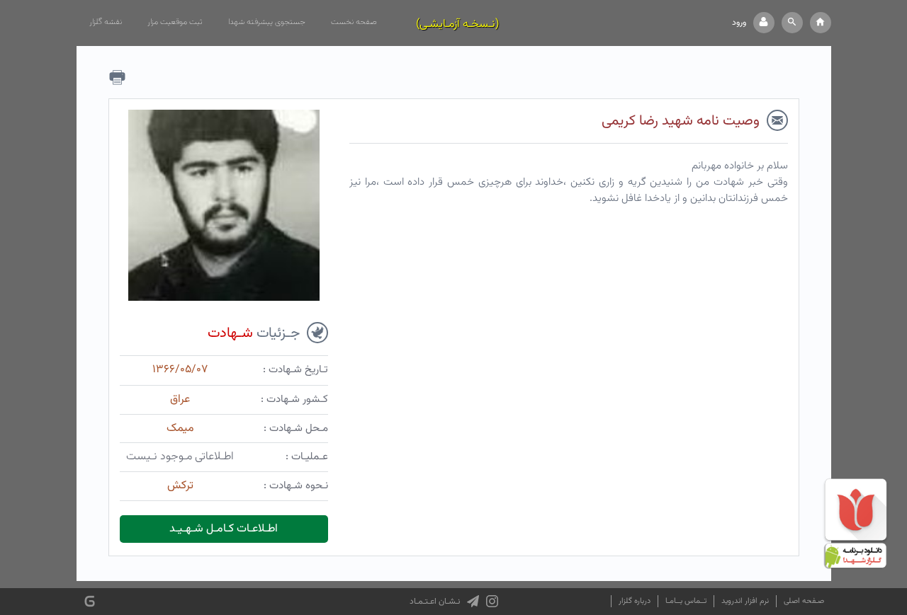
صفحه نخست (354, 22)
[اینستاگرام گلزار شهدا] (492, 601)
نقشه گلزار (105, 22)
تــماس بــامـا (685, 601)
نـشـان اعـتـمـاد (435, 601)
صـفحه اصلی (804, 601)
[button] (792, 22)
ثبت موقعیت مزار (175, 22)
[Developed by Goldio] (90, 601)
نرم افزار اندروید (745, 601)
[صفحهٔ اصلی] (820, 22)
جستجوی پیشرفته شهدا (266, 22)
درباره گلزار (634, 601)
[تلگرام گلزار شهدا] (473, 601)
